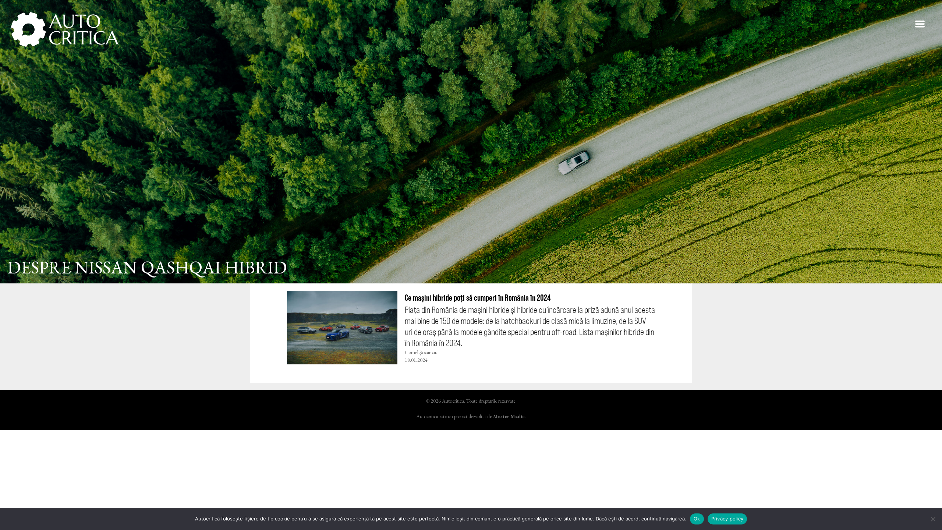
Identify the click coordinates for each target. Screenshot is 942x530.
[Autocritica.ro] (65, 29)
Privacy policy (727, 519)
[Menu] (920, 24)
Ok (697, 519)
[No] (932, 519)
